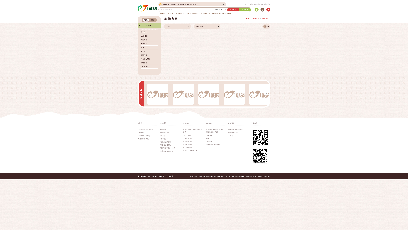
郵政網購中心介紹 (144, 136)
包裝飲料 (144, 43)
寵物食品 (144, 63)
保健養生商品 (145, 59)
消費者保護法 (165, 133)
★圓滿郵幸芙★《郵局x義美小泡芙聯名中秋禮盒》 (205, 13)
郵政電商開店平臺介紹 (146, 129)
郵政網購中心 (226, 13)
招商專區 (141, 133)
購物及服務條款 (165, 142)
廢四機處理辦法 (165, 145)
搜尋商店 (245, 10)
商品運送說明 (188, 147)
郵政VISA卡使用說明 (190, 151)
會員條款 (163, 129)
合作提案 (209, 135)
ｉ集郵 (230, 136)
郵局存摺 (181, 13)
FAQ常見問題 (187, 135)
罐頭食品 (144, 55)
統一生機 (174, 13)
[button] (147, 93)
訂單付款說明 (188, 144)
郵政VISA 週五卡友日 (167, 148)
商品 (146, 20)
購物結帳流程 (188, 141)
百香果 (187, 13)
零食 (142, 47)
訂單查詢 (209, 141)
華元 (169, 13)
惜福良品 (149, 25)
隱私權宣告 (164, 139)
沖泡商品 (144, 40)
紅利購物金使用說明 (213, 144)
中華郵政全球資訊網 (235, 129)
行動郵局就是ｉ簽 (166, 151)
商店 (153, 20)
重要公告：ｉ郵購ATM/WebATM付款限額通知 (179, 4)
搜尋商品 (233, 10)
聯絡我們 (248, 4)
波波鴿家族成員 (143, 139)
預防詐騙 (163, 136)
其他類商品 (145, 66)
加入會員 (262, 4)
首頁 (247, 18)
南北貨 (143, 51)
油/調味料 (144, 36)
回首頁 (268, 4)
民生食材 (144, 32)
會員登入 (255, 4)
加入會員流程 (188, 138)
